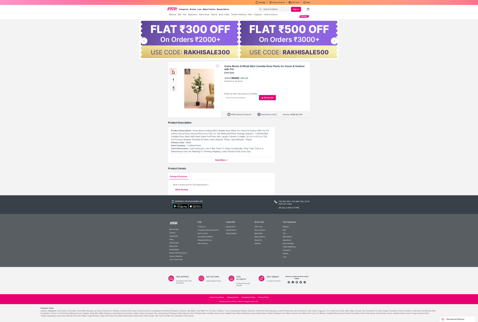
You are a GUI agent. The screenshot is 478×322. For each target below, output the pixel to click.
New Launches (259, 230)
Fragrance (286, 250)
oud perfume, (63, 313)
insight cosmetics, (390, 311)
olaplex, (86, 313)
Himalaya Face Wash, (282, 313)
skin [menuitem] (179, 14)
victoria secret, (143, 311)
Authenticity (173, 236)
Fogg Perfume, (93, 316)
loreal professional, (285, 311)
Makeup (286, 227)
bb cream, (132, 311)
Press (171, 239)
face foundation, (405, 311)
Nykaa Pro (258, 240)
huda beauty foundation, (123, 313)
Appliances (287, 240)
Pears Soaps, (149, 316)
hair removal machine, (422, 311)
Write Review (181, 189)
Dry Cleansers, (177, 316)
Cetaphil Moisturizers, (335, 313)
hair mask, (191, 311)
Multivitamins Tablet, (264, 313)
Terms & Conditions (216, 297)
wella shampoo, (105, 313)
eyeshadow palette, (239, 311)
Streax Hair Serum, (368, 313)
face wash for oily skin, (206, 311)
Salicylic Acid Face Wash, (76, 316)
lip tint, (326, 311)
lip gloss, (98, 311)
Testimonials (174, 243)
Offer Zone (258, 227)
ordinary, (220, 311)
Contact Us (202, 227)
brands (193, 9)
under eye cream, (337, 311)
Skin (284, 230)
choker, (54, 313)
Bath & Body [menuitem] (204, 14)
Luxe (284, 257)
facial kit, (124, 311)
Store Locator (203, 233)
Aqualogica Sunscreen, (56, 316)
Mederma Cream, (249, 313)
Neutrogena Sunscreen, (133, 316)
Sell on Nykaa (203, 243)
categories (184, 9)
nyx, (156, 313)
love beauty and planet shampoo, (165, 311)
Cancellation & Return (205, 237)
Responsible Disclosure (178, 253)
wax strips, (350, 311)
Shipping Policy (232, 297)
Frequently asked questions (208, 230)
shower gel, (360, 311)
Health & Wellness (289, 247)
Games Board (231, 230)
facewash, (149, 313)
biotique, (90, 311)
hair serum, (62, 311)
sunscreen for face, (374, 311)
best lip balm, (208, 313)
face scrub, (219, 313)
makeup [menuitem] (172, 14)
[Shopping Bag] (308, 9)
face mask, (81, 311)
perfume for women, (111, 311)
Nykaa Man (258, 233)
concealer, (71, 311)
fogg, (320, 311)
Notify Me (268, 97)
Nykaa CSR (173, 246)
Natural (285, 253)
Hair (284, 233)
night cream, (139, 313)
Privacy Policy (263, 297)
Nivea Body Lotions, (384, 313)
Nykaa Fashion (209, 9)
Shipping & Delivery (205, 240)
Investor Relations (176, 256)
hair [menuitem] (184, 14)
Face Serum (189, 316)
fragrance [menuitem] (258, 14)
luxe (199, 9)
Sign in (296, 9)
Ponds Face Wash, (352, 313)
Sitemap (257, 243)
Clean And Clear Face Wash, (111, 316)
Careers (172, 233)
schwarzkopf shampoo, (168, 313)
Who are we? (174, 229)
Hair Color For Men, (163, 316)
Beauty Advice (223, 9)
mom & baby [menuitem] (224, 14)
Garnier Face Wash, (299, 313)
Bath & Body (287, 237)
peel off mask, (196, 313)
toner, (227, 311)
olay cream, (312, 311)
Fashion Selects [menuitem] (270, 14)
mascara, (273, 311)
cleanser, (251, 311)
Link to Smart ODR (176, 260)
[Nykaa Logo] (172, 8)
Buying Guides (231, 233)
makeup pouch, (75, 313)
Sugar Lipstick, (418, 313)
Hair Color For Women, (317, 313)
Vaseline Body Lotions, (402, 313)
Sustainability (174, 249)
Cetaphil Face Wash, (233, 313)
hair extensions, (300, 311)
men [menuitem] (250, 14)
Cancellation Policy (248, 297)
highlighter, (52, 311)
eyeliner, (183, 311)
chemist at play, (262, 311)
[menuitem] (304, 16)
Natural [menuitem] (214, 14)
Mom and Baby (288, 243)
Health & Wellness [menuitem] (239, 14)
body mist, (94, 313)
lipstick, (44, 311)
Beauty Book (230, 227)
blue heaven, (184, 313)
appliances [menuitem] (192, 14)
